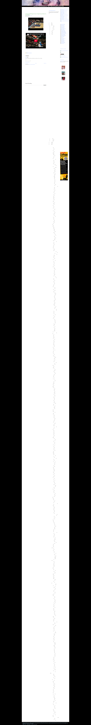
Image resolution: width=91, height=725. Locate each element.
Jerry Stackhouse (52, 423)
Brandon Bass (52, 213)
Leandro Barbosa (52, 495)
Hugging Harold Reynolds (64, 130)
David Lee (51, 286)
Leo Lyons (51, 498)
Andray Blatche (52, 170)
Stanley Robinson (52, 653)
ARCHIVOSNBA (62, 118)
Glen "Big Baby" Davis (53, 362)
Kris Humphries (52, 478)
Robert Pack (51, 608)
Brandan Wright (52, 211)
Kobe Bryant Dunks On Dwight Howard (63, 12)
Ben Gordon (51, 198)
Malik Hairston (52, 507)
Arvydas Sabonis (52, 193)
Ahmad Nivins (52, 151)
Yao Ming (51, 715)
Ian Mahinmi (51, 376)
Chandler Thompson (52, 235)
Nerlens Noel (51, 561)
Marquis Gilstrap (52, 525)
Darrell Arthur (51, 281)
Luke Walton (51, 504)
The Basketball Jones (63, 139)
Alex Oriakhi (51, 157)
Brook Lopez (51, 221)
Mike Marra (51, 544)
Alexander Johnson (52, 159)
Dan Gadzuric (52, 273)
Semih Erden (51, 638)
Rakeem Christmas (52, 588)
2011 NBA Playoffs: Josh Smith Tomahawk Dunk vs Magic (54, 68)
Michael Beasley (52, 539)
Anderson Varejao (52, 169)
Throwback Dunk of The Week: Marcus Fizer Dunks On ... (54, 71)
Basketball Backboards (63, 119)
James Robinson (52, 395)
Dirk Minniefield (52, 316)
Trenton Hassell (52, 686)
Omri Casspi (51, 569)
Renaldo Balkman (52, 600)
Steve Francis (52, 657)
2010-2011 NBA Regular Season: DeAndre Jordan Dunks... (53, 78)
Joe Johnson (51, 428)
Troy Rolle (51, 692)
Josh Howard (51, 449)
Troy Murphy (51, 691)
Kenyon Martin (52, 466)
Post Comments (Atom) (32, 64)
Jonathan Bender (52, 440)
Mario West (51, 520)
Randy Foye (51, 591)
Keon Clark (51, 467)
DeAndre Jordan (52, 290)
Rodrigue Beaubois (52, 615)
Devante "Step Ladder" (53, 309)
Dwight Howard (63, 31)
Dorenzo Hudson (52, 326)
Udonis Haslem (52, 699)
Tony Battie (51, 682)
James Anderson (52, 391)
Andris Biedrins (52, 178)
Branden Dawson (52, 212)
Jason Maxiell (52, 402)
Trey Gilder (51, 689)
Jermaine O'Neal (52, 418)
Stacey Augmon (52, 652)
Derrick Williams (52, 305)
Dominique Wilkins (63, 32)
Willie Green (51, 710)
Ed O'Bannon (51, 334)
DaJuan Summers (52, 269)
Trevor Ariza (51, 687)
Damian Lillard (52, 270)
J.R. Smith (62, 38)
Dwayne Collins (52, 329)
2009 (50, 143)
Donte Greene (52, 324)
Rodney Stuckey (52, 613)
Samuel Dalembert (52, 632)
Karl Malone (51, 459)
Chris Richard (52, 248)
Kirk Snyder (51, 474)
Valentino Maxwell (52, 700)
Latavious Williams (52, 493)
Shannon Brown (52, 642)
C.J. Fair (51, 224)
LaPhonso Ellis (52, 488)
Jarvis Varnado (52, 401)
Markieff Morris (52, 523)
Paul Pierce (51, 578)
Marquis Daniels (52, 524)
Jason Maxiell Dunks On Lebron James (63, 17)
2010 (50, 142)
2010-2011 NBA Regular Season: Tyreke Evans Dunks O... (54, 109)
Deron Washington (52, 299)
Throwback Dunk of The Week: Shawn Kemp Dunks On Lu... (54, 52)
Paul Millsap (51, 577)
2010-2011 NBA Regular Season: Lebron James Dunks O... (54, 133)
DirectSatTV (61, 61)
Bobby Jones (51, 207)
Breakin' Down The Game (64, 122)
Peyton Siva (51, 581)
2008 (50, 144)
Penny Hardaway (52, 579)
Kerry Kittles (51, 468)
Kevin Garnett (63, 34)
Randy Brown (52, 590)
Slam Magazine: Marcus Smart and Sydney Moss (66, 67)
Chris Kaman (51, 245)
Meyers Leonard (52, 538)
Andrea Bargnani (52, 173)
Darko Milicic (51, 279)
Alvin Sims (51, 166)
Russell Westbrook (52, 625)
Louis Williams (52, 501)
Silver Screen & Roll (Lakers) (64, 138)
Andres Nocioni (52, 175)
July (51, 31)
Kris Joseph (51, 479)
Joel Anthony (51, 430)
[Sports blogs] (62, 55)
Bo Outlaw (51, 205)
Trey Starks (51, 690)
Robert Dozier (52, 605)
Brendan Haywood (52, 216)
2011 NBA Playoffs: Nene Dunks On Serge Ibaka (54, 63)
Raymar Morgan (52, 596)
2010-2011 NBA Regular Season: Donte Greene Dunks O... (54, 124)
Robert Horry (51, 606)
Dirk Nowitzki (51, 317)
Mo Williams (51, 548)
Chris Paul (62, 40)
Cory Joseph (51, 261)
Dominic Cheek (52, 319)
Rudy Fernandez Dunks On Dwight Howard (64, 16)
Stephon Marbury (52, 656)
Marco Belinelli (52, 510)
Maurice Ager (51, 533)
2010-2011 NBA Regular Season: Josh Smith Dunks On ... (54, 90)
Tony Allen (51, 681)
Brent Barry (51, 217)
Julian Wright (51, 454)
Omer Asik (51, 568)
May (51, 33)
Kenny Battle (51, 465)
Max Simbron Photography (64, 134)
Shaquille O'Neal (52, 643)
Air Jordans (62, 145)
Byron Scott (51, 223)
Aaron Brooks (52, 149)
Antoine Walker (52, 187)
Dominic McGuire (52, 320)
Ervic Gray (51, 347)
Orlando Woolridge (52, 570)
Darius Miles (51, 278)
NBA (41, 31)
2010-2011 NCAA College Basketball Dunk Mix (53, 110)
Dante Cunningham (52, 276)
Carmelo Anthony (52, 231)
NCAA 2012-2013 (52, 558)
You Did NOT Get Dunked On (53, 717)
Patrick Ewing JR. (52, 572)
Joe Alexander (52, 427)
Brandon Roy (51, 214)
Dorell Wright (51, 325)
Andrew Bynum (52, 177)
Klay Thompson (52, 475)
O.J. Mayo (51, 567)
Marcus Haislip (52, 513)
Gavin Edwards (52, 354)
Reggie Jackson (52, 597)
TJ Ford (51, 679)
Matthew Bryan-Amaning (53, 532)
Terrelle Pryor (51, 663)
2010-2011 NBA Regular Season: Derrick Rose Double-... (53, 85)
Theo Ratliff (51, 670)
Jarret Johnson (52, 399)
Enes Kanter (51, 342)
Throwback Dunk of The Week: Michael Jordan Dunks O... (54, 119)
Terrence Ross (52, 666)
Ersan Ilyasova (52, 346)
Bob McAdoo (51, 206)
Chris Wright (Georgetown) (53, 252)
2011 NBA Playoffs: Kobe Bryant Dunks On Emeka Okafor (54, 39)
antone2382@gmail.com (52, 10)
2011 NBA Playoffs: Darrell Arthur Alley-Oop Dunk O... (54, 44)
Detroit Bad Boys (63, 125)
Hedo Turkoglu (52, 374)
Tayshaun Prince (52, 662)
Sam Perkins (51, 629)
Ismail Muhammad (52, 380)
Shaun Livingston (52, 644)
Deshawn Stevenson (52, 306)
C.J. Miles (51, 226)
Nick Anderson (52, 562)
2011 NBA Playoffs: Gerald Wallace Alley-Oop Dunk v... (54, 69)
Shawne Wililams (52, 647)
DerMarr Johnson (52, 298)
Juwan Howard (52, 457)
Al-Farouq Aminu (52, 155)
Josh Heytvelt (51, 448)
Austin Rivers (51, 194)
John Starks (51, 436)
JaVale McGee (52, 407)
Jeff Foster (51, 410)
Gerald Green (52, 356)
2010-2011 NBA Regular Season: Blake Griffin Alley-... (54, 73)
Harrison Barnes (52, 372)
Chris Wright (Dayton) (53, 251)
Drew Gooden (52, 327)
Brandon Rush (52, 215)
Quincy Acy (51, 585)
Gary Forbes (51, 353)
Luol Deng (51, 505)
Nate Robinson (52, 554)
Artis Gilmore (51, 192)
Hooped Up (62, 128)
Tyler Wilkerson (52, 695)
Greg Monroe (51, 366)
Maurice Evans (52, 534)
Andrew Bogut (52, 176)
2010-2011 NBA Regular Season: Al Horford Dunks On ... (54, 101)
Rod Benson (51, 610)
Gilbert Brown (52, 361)
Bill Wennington (52, 202)
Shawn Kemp (51, 645)
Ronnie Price (51, 619)
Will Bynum (51, 709)
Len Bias (51, 497)
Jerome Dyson (52, 420)
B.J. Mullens (51, 196)
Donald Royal (52, 323)
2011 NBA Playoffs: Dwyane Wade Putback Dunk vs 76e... (54, 49)
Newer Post (26, 63)
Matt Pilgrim (51, 531)
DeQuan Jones (52, 296)
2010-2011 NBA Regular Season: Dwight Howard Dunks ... (53, 87)
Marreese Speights (52, 526)
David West (51, 289)
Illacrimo (23, 724)
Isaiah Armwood (52, 379)
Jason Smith (51, 404)
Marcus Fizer (51, 512)
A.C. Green (51, 147)
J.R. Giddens (51, 385)
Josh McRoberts (52, 450)
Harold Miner (51, 371)
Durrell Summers (52, 328)
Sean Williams (52, 637)
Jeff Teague (51, 413)
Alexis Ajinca (51, 160)
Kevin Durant (51, 469)
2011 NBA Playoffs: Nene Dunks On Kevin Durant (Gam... (54, 51)
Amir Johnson (52, 168)
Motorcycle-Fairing (63, 147)
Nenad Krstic (51, 559)
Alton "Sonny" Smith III (53, 165)
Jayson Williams (52, 408)
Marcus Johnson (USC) (53, 515)
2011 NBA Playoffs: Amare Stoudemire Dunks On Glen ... (54, 64)
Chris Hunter (51, 243)
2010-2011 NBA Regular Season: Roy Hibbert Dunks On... (54, 129)
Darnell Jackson (52, 280)
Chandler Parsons (52, 234)
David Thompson (52, 288)
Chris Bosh (51, 240)
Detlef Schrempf (52, 308)
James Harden (52, 392)
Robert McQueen (52, 607)
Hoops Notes (62, 129)
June (51, 32)
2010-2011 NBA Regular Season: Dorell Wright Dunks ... (54, 82)
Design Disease (28, 724)
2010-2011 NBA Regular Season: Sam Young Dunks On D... (54, 106)
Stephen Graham (52, 654)
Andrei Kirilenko (52, 174)
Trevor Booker (52, 688)
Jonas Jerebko (52, 438)
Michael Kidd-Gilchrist (53, 542)
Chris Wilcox (51, 250)
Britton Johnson (52, 220)
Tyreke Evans (51, 696)
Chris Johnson (52, 244)
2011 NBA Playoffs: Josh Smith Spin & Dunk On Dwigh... (54, 35)
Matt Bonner (51, 530)
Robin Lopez (51, 609)
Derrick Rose (51, 304)
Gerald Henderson (52, 357)
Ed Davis (51, 333)
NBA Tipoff (62, 136)
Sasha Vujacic (52, 633)
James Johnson (52, 393)
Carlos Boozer (52, 229)
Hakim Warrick (52, 370)
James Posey (51, 394)
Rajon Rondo (51, 587)
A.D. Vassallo (51, 148)
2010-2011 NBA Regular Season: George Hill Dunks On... (54, 99)
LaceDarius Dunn (52, 483)
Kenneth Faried (52, 464)
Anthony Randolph (52, 184)
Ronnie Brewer (52, 618)
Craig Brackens (52, 263)
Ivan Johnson (51, 381)
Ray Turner (51, 595)
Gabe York (51, 352)
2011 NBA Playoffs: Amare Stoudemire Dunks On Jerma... (53, 59)
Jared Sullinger (52, 398)
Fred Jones (51, 351)
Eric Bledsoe (51, 343)
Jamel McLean (52, 390)
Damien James (52, 271)
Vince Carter (51, 701)
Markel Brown (52, 522)
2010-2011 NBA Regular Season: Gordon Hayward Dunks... (54, 80)
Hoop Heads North (63, 127)
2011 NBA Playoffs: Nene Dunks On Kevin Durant (54, 57)
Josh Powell (51, 451)
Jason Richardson (52, 403)
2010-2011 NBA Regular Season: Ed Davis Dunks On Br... (54, 126)
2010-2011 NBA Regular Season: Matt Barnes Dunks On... (54, 137)
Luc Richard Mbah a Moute (53, 503)
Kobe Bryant (51, 476)
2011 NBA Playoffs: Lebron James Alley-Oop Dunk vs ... (54, 55)
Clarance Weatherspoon (53, 254)
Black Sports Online (63, 120)
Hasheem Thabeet (52, 373)
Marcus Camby (52, 511)
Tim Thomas (51, 677)
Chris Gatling (51, 242)
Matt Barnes (51, 529)
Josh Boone (51, 446)
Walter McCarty (52, 706)
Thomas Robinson (52, 671)
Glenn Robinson (52, 363)
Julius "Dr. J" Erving (52, 455)
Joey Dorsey (51, 432)
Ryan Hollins (51, 628)
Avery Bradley (52, 195)
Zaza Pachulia (52, 719)
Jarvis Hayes (51, 400)
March (51, 138)
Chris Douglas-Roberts (53, 241)
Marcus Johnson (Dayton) (53, 514)
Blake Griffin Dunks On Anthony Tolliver (63, 13)
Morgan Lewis (52, 551)
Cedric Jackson (52, 233)
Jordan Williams (52, 445)
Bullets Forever (62, 124)
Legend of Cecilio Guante (63, 132)
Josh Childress (52, 447)
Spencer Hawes (52, 651)
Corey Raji (51, 259)
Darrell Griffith (52, 282)
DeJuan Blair (51, 291)
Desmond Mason (52, 307)
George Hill (51, 355)
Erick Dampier (52, 345)
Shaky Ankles (62, 137)
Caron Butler (51, 232)
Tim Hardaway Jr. (52, 676)
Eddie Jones (51, 337)
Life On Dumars (62, 133)
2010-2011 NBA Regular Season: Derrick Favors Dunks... (53, 75)
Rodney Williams (52, 614)
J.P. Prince (51, 384)
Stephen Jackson (52, 655)
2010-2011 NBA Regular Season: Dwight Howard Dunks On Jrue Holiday (35, 14)
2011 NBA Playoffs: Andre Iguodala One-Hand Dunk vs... (54, 37)
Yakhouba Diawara (52, 714)
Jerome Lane (51, 421)
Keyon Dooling (52, 473)
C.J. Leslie (51, 225)
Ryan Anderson (52, 626)
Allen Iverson (62, 27)
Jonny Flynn (51, 441)
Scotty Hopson (52, 635)
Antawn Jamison (52, 179)
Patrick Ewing (52, 571)
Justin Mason (51, 456)
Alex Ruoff (51, 158)
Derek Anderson (52, 297)
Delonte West (51, 292)
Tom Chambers (52, 680)
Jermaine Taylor (52, 419)
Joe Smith (51, 429)
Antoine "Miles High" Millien (53, 186)
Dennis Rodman (52, 295)
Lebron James (52, 496)
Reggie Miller (51, 598)
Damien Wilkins (52, 272)
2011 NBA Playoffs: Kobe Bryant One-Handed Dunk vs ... (54, 47)
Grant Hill (51, 365)
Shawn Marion (52, 646)
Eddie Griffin (51, 336)
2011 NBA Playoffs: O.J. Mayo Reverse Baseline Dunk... (54, 42)
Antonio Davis (52, 189)
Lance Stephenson (52, 486)
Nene (50, 560)
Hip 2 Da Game (63, 76)
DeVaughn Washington (53, 310)
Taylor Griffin (51, 661)
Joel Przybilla (51, 431)
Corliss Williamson (52, 260)
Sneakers (62, 149)
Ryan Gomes (51, 627)
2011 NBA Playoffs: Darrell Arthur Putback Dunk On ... (54, 46)
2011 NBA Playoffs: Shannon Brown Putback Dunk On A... (54, 66)
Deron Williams (52, 300)
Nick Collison (51, 563)
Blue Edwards (52, 204)
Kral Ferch (51, 477)
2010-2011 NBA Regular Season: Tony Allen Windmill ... (54, 117)
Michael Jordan (52, 541)
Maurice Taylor (52, 535)
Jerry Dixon (51, 422)
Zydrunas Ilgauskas (52, 720)
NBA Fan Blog (62, 135)
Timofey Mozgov (52, 678)
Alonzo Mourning (52, 164)
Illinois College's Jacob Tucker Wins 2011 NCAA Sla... (54, 134)
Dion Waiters (51, 315)
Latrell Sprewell (52, 494)
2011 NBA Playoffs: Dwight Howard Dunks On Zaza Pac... (54, 40)
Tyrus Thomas (52, 697)
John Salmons (52, 435)
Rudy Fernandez (52, 623)
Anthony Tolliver (52, 185)
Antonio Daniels (52, 188)
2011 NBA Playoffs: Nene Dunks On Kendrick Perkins (54, 61)
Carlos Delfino (52, 230)
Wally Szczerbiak (52, 705)
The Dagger (62, 140)
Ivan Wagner (51, 382)
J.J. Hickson (51, 383)
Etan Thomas (51, 348)
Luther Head (51, 506)
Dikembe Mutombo (52, 314)
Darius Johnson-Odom (53, 277)
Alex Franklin (51, 156)
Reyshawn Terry (52, 601)
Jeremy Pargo (52, 417)
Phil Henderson (52, 582)
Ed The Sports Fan (64, 65)
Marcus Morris (52, 516)
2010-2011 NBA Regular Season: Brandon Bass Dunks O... (54, 97)
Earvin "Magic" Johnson (53, 332)
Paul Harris (51, 576)
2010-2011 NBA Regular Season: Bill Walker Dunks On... (54, 121)
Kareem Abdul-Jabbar (53, 458)
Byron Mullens (52, 222)
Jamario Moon (52, 389)
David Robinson (52, 287)
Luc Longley (51, 502)
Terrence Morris (52, 665)
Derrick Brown (52, 301)
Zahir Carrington (52, 718)
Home (36, 63)
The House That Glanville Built (64, 141)
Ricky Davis (51, 604)
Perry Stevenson (52, 580)
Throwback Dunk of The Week (54, 672)
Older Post (45, 63)
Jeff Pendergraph (52, 412)
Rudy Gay (51, 624)
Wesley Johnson (52, 707)
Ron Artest (51, 616)
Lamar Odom (51, 484)
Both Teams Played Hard (63, 121)
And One (62, 117)
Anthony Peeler (52, 183)
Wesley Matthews (52, 708)
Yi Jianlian (51, 716)
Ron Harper (51, 617)
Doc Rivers (51, 318)
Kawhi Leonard (52, 460)
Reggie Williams (52, 599)
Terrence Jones (52, 664)
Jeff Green (51, 411)
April (51, 34)
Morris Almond (52, 552)
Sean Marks (51, 636)
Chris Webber (52, 249)
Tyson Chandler (52, 698)
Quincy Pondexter (52, 586)
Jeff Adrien (51, 409)
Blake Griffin (51, 203)
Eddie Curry (51, 335)
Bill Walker (51, 201)
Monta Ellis (51, 550)
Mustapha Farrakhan (52, 553)
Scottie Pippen (52, 634)
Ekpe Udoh (51, 338)
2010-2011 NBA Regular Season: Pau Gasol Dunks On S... (54, 94)
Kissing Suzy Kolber (63, 131)
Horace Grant (51, 375)
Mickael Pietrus (52, 543)
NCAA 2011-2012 (52, 557)
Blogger (33, 723)
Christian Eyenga (52, 253)
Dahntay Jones (52, 268)
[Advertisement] (36, 10)
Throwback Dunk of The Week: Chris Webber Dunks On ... (54, 130)
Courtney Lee (52, 262)
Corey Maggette (52, 258)
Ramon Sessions (52, 589)
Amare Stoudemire (52, 167)
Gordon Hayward (52, 364)
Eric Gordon (51, 344)
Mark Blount (51, 521)
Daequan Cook (52, 267)
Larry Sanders (52, 492)
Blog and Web (35, 724)
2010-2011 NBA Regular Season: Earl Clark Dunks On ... (54, 92)
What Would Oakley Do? (63, 142)
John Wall (51, 437)
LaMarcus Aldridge (52, 485)
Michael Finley (52, 540)
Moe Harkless (52, 549)
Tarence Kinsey (52, 660)
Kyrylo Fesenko (52, 482)
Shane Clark (51, 641)
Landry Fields (52, 487)
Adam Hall (51, 150)
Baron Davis (51, 197)
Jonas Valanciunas (52, 439)
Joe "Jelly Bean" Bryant (53, 426)
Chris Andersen (52, 239)
